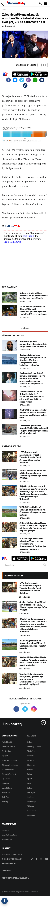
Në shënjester (8, 769)
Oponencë (6, 778)
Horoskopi (31, 810)
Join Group (28, 235)
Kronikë (30, 760)
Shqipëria (31, 751)
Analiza (30, 797)
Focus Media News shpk (12, 854)
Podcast (5, 783)
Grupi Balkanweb (12, 241)
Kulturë (30, 788)
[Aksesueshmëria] (4, 901)
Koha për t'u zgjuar (10, 760)
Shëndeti (30, 806)
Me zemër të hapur (10, 765)
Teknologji (31, 801)
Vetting (5, 801)
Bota (9, 9)
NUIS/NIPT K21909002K (12, 859)
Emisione (31, 815)
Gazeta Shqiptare (9, 834)
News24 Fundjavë (9, 774)
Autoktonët (7, 742)
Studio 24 (6, 792)
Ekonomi (31, 765)
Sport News (7, 788)
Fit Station (6, 751)
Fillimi (4, 9)
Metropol (31, 792)
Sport (29, 778)
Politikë (30, 755)
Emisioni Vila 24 (8, 746)
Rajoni (29, 774)
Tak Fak (5, 797)
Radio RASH (7, 839)
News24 (5, 830)
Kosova (30, 769)
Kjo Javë (5, 755)
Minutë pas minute (35, 746)
